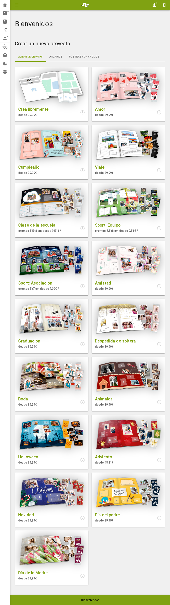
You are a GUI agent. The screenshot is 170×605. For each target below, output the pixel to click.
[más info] (82, 112)
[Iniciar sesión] (163, 5)
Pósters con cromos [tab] (84, 56)
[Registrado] (154, 5)
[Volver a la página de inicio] (85, 5)
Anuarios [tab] (55, 56)
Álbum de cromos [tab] (30, 56)
